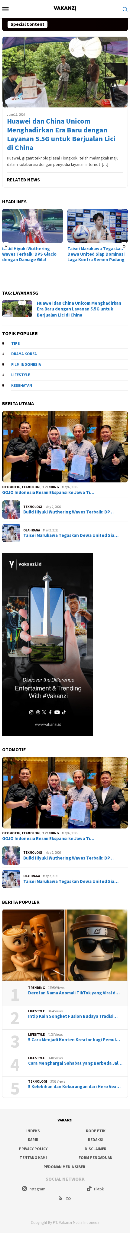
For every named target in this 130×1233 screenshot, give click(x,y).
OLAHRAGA (31, 530)
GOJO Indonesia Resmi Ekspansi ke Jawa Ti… (48, 492)
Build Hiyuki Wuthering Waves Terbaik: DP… (68, 512)
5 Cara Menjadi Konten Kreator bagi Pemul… (74, 1039)
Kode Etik (96, 1130)
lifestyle (20, 374)
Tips (15, 343)
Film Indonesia (26, 364)
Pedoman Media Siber (64, 1166)
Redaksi (95, 1139)
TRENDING (50, 487)
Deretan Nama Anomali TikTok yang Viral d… (74, 993)
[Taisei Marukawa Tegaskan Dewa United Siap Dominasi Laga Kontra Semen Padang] (97, 226)
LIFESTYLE (36, 1011)
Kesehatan (21, 385)
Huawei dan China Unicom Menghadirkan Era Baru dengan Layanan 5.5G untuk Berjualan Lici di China (61, 134)
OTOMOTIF (11, 487)
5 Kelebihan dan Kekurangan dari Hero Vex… (74, 1086)
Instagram (37, 1189)
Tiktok (98, 1189)
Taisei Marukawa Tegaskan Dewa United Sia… (71, 535)
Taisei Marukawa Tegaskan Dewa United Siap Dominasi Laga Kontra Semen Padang (96, 254)
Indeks (33, 1130)
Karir (33, 1139)
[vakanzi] (65, 8)
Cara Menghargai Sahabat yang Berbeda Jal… (75, 1063)
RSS (68, 1198)
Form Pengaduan (95, 1157)
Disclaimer (95, 1148)
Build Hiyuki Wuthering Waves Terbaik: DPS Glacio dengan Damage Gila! (29, 254)
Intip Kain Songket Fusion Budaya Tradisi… (73, 1016)
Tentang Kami (33, 1157)
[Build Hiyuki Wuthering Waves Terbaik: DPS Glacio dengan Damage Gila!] (32, 226)
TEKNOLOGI (31, 487)
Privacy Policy (33, 1148)
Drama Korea (24, 353)
